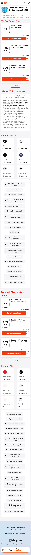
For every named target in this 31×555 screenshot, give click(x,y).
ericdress (5, 390)
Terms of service (25, 544)
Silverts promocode (15, 461)
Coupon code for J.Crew (15, 206)
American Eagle (23, 173)
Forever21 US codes (15, 190)
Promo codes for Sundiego (15, 277)
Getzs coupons (15, 266)
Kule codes (15, 232)
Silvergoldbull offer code (15, 261)
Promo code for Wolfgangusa (15, 478)
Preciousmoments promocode (15, 466)
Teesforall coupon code (15, 222)
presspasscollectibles (9, 173)
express (5, 159)
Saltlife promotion (15, 500)
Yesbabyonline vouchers (15, 227)
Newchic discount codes (15, 424)
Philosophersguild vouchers (15, 506)
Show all (15, 85)
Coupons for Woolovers (15, 282)
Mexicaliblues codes (15, 271)
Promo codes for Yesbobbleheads (15, 216)
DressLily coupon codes (15, 211)
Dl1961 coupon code (15, 490)
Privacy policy (16, 544)
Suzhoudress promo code (15, 251)
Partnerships (21, 527)
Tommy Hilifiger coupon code (15, 439)
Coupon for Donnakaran (15, 511)
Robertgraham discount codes (15, 485)
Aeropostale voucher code (15, 184)
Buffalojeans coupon (15, 495)
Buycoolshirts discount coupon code (15, 237)
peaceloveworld (7, 404)
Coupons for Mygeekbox (15, 445)
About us (8, 533)
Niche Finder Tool (16, 530)
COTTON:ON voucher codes (15, 200)
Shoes (20, 159)
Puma (20, 146)
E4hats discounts (15, 472)
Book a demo (10, 527)
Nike (4, 146)
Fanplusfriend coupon (15, 449)
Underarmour (6, 376)
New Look (21, 376)
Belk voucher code (15, 414)
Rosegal (21, 390)
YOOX (20, 404)
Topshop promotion (15, 419)
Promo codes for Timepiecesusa (15, 244)
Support (23, 533)
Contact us (16, 533)
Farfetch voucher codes (15, 195)
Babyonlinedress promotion (15, 455)
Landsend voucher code (15, 433)
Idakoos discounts (15, 257)
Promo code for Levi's (15, 428)
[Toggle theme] (28, 2)
